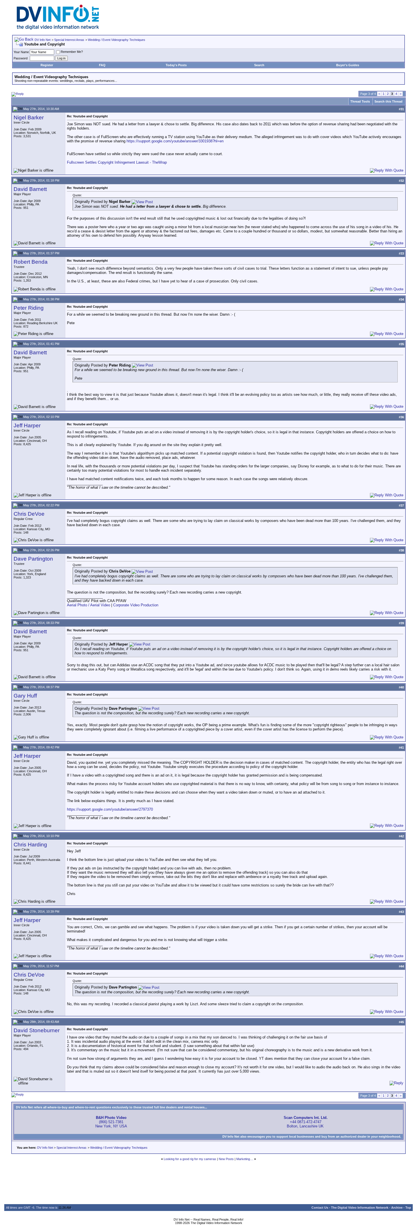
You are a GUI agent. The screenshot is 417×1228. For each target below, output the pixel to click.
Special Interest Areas (69, 39)
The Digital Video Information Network (359, 1207)
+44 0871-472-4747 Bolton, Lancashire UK (306, 1121)
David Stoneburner (37, 1030)
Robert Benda (31, 262)
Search (259, 65)
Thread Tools (360, 101)
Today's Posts (176, 65)
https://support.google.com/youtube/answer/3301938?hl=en (175, 141)
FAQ (102, 65)
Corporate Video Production (135, 605)
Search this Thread (388, 101)
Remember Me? (72, 51)
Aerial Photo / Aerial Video (88, 605)
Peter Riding (29, 308)
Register (47, 65)
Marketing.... (244, 1159)
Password (21, 58)
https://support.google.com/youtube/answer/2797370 (110, 809)
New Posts (226, 1159)
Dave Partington (33, 559)
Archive (397, 1207)
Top (408, 1207)
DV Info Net (42, 39)
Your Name (21, 52)
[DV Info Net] (57, 28)
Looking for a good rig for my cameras (190, 1159)
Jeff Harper (27, 425)
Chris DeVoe (29, 514)
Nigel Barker (29, 117)
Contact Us (319, 1207)
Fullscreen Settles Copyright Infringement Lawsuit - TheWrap (117, 162)
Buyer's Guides (347, 65)
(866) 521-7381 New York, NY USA (111, 1121)
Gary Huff (25, 696)
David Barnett (30, 189)
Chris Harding (30, 845)
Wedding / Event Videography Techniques (116, 39)
